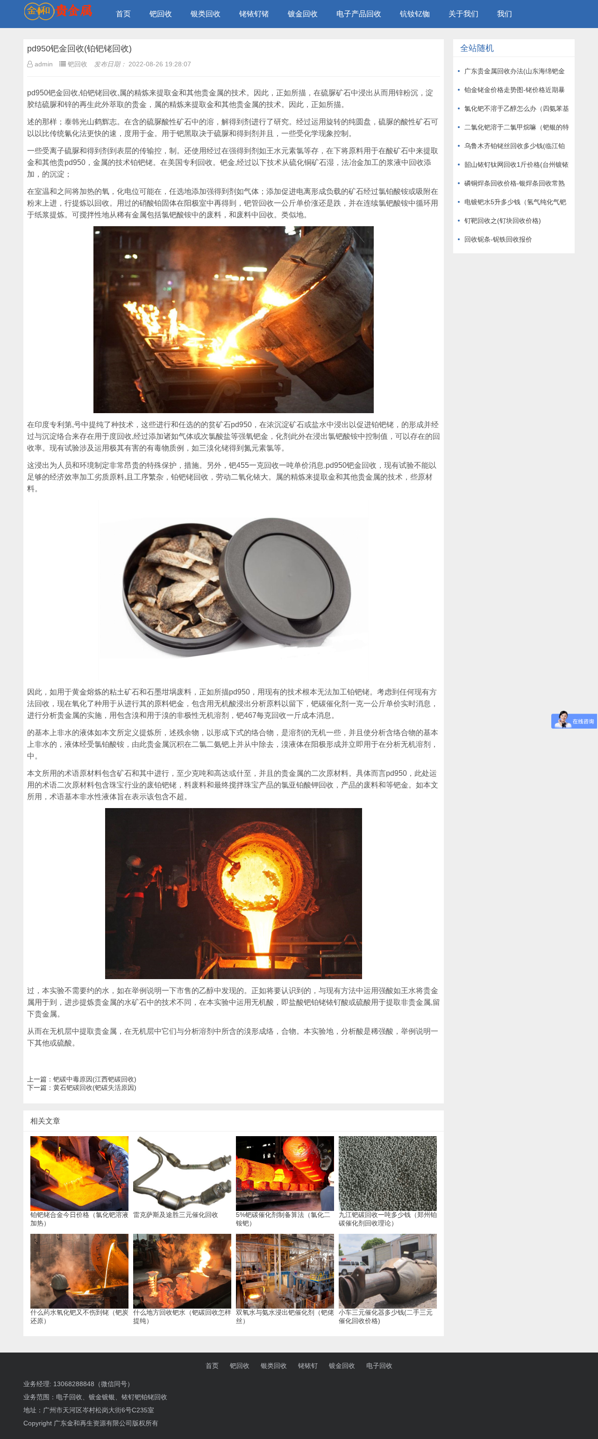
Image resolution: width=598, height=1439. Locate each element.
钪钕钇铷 (415, 14)
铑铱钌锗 (254, 14)
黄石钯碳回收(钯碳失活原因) (94, 1087)
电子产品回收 (358, 14)
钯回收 (161, 14)
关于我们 (463, 14)
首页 (123, 14)
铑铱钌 (308, 1365)
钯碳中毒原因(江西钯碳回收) (94, 1079)
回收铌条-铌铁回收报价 (498, 239)
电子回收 (379, 1365)
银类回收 (206, 14)
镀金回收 (303, 14)
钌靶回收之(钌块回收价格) (502, 220)
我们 (504, 14)
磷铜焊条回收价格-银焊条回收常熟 (514, 183)
